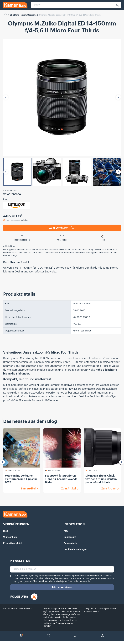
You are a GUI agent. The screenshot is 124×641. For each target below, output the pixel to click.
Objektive (14, 15)
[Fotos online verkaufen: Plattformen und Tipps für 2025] (21, 448)
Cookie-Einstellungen (75, 549)
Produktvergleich (12, 543)
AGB (66, 531)
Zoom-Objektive (28, 15)
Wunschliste (10, 537)
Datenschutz (70, 543)
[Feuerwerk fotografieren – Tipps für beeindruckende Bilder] (61, 448)
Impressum (70, 537)
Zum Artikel (28, 488)
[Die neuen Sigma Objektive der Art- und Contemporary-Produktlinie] (102, 448)
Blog (5, 531)
